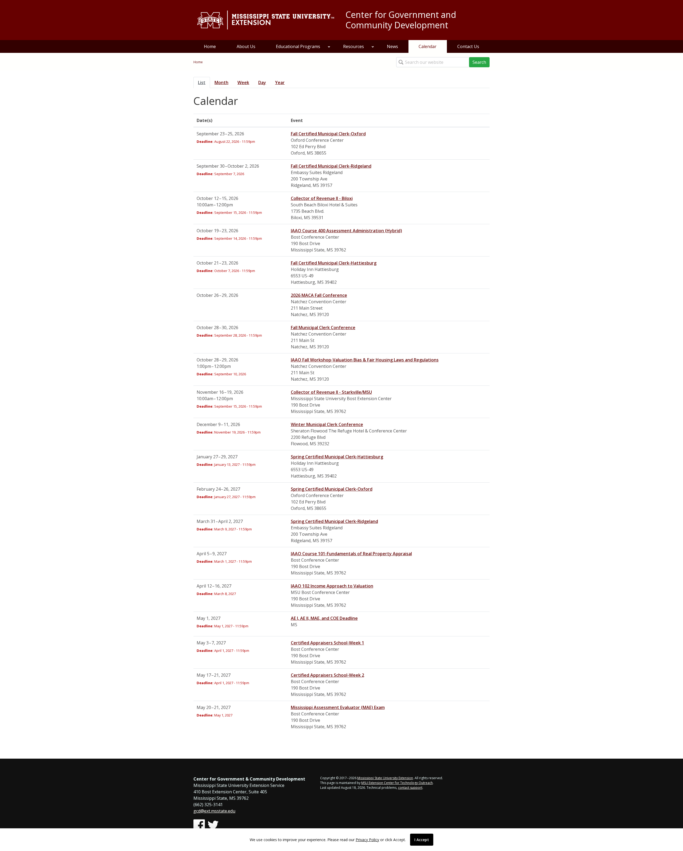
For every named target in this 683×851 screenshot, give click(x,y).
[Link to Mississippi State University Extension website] (265, 20)
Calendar (427, 46)
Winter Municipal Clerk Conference (327, 424)
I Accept (421, 839)
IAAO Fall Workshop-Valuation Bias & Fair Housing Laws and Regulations (365, 360)
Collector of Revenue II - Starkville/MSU (331, 392)
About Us (246, 46)
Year (280, 82)
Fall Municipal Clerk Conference (323, 327)
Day (262, 82)
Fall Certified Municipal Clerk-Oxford (328, 134)
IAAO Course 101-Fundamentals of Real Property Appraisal (351, 554)
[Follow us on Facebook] (199, 825)
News (392, 46)
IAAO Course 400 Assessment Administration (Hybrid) (346, 231)
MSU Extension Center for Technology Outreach (397, 783)
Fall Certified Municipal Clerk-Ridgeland (331, 166)
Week (243, 82)
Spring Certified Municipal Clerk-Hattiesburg (337, 457)
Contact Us (468, 46)
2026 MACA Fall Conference (319, 295)
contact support (410, 787)
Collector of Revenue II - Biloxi (322, 198)
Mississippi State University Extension (385, 778)
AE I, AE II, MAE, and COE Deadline (324, 618)
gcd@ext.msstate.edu (214, 811)
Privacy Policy (367, 839)
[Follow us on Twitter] (213, 825)
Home (210, 46)
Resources (353, 46)
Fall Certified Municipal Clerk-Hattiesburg (333, 263)
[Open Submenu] (329, 46)
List (204, 82)
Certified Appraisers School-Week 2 (327, 675)
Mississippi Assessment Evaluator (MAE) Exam (338, 707)
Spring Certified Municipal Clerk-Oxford (331, 489)
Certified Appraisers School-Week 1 (327, 643)
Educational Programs (298, 46)
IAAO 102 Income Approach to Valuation (332, 586)
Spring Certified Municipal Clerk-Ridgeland (334, 521)
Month (221, 82)
